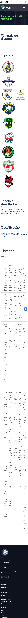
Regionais (3, 587)
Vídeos (3, 613)
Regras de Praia (5, 599)
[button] (25, 2)
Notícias (3, 610)
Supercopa (4, 592)
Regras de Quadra (6, 601)
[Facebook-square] (2, 577)
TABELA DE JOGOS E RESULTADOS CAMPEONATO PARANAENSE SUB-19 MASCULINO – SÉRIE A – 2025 (12, 211)
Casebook (3, 603)
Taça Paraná (4, 590)
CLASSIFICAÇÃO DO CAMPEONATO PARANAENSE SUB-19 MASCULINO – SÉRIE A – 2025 (14, 235)
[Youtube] (6, 577)
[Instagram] (4, 577)
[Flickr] (8, 577)
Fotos (2, 615)
